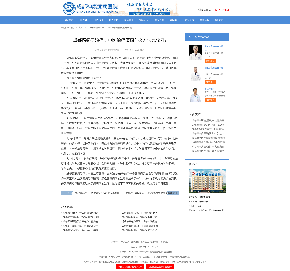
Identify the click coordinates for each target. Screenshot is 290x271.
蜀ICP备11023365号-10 (149, 247)
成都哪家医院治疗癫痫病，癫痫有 (80, 221)
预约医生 (219, 20)
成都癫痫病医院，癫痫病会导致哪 (139, 217)
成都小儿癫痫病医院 (73, 153)
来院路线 (189, 20)
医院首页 (68, 20)
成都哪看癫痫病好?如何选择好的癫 (81, 217)
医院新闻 (114, 20)
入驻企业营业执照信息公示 (160, 267)
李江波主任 (210, 89)
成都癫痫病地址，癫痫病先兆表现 (139, 230)
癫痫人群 (159, 20)
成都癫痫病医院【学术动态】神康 (80, 230)
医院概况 (83, 20)
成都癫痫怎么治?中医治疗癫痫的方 (140, 213)
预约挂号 (210, 61)
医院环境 (129, 20)
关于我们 (115, 242)
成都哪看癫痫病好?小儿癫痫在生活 (140, 226)
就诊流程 (204, 20)
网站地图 (164, 242)
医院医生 (99, 20)
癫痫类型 (174, 20)
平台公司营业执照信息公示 (130, 267)
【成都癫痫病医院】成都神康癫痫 (139, 221)
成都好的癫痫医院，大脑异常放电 (80, 226)
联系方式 (125, 242)
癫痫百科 (144, 20)
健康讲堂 (154, 242)
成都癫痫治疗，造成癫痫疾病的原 (80, 213)
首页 (73, 27)
